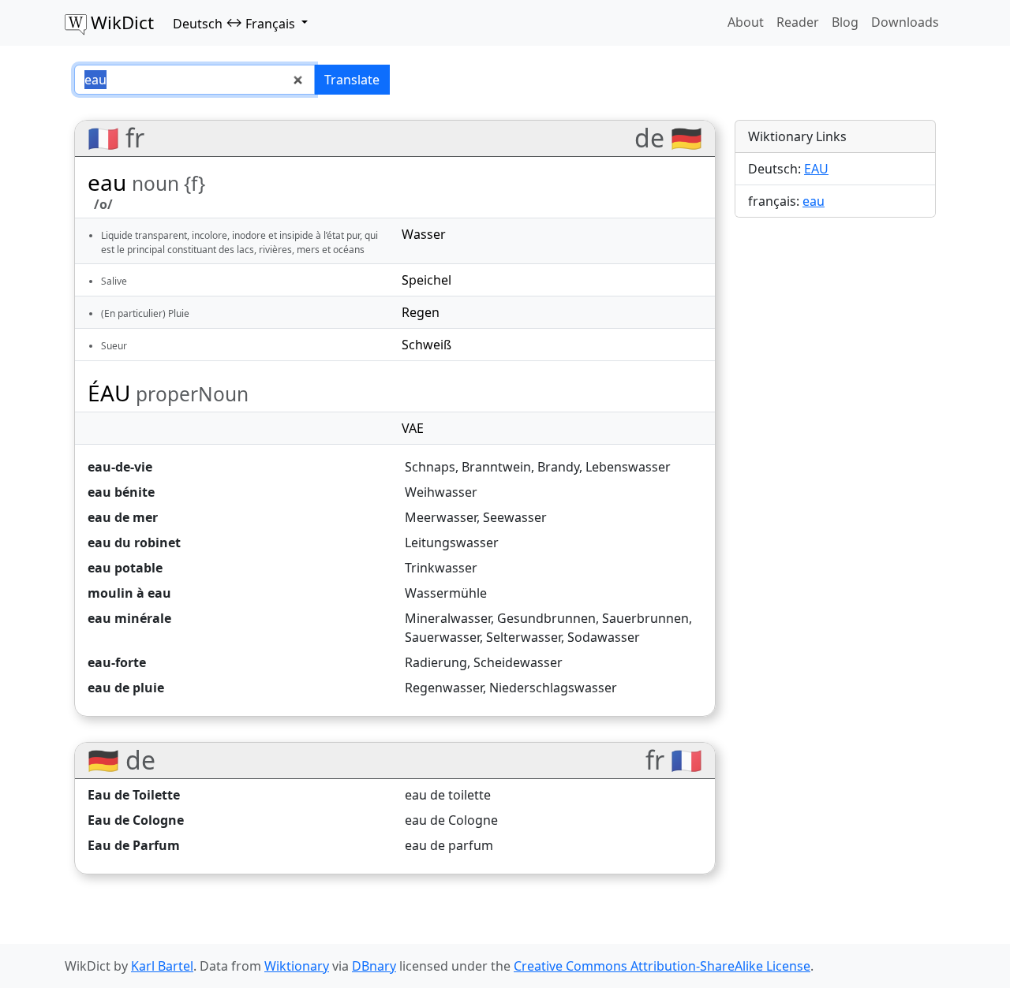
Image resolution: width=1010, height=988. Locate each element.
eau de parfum (449, 845)
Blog (845, 22)
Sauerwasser (442, 637)
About (746, 22)
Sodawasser (603, 637)
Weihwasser (441, 492)
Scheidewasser (518, 662)
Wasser (424, 234)
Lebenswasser (628, 466)
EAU (816, 168)
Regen (421, 312)
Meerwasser (441, 517)
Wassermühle (446, 593)
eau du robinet (134, 542)
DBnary (374, 966)
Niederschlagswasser (553, 687)
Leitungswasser (452, 542)
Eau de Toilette (134, 794)
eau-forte (117, 662)
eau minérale (129, 618)
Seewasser (515, 517)
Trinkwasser (441, 567)
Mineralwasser (448, 618)
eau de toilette (448, 794)
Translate (352, 79)
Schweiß (426, 344)
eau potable (125, 567)
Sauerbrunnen (645, 618)
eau (813, 201)
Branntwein (496, 466)
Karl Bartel (162, 966)
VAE (413, 428)
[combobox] (194, 80)
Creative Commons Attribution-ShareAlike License (662, 966)
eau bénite (121, 492)
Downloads (905, 22)
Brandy (558, 466)
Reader (797, 22)
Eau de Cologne (136, 820)
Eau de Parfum (134, 845)
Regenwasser (444, 687)
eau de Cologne (451, 820)
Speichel (426, 280)
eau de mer (123, 517)
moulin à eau (129, 593)
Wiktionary (296, 966)
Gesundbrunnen (546, 618)
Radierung (436, 662)
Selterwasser (523, 637)
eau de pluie (126, 687)
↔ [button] (234, 22)
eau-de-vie (120, 466)
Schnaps (430, 466)
